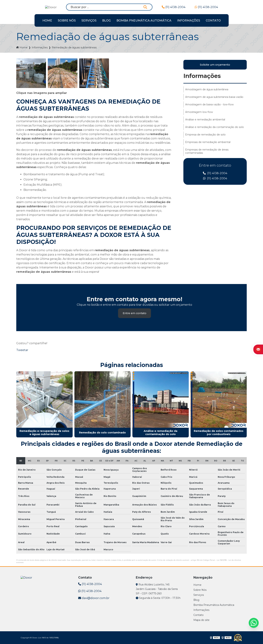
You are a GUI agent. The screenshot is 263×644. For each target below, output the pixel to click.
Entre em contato (134, 313)
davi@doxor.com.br (95, 598)
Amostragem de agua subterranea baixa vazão (214, 97)
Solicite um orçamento (215, 64)
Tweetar (22, 350)
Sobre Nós (67, 20)
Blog (106, 20)
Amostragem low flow (199, 112)
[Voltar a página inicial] (26, 577)
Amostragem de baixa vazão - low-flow (209, 104)
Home (47, 20)
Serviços (88, 20)
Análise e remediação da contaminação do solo (214, 127)
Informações (188, 20)
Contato (213, 20)
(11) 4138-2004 (175, 7)
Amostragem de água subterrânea (206, 89)
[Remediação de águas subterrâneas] (31, 73)
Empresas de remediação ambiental (207, 142)
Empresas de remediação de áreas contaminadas (206, 151)
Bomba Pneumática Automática (143, 20)
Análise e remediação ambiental (205, 119)
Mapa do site (201, 620)
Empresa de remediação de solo (205, 134)
